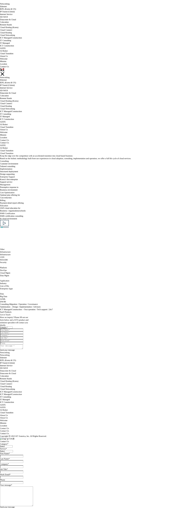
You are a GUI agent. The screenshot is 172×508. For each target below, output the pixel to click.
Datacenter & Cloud (8, 19)
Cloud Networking (7, 35)
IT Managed (5, 43)
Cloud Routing (6, 33)
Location (3, 64)
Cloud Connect (6, 30)
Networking (5, 4)
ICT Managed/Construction (11, 38)
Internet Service (6, 14)
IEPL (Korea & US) (8, 9)
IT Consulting (5, 40)
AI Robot (4, 51)
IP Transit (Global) (7, 12)
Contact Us (4, 67)
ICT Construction (7, 46)
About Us (4, 56)
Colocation (4, 22)
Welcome (3, 59)
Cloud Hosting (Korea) (9, 27)
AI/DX (3, 48)
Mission (3, 61)
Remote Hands (6, 25)
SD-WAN (4, 17)
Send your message (7, 507)
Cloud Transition (6, 53)
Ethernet (3, 6)
